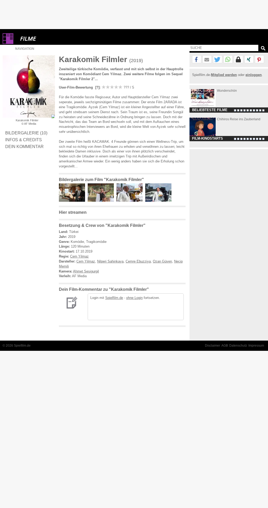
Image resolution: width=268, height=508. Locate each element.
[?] (96, 87)
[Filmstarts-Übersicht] (47, 39)
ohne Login (134, 298)
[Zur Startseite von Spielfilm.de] (8, 43)
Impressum (256, 345)
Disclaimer (212, 345)
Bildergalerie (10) (26, 132)
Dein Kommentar (24, 146)
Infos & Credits (23, 139)
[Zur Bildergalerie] (53, 116)
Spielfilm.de (114, 298)
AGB (224, 345)
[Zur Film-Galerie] (73, 201)
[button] (196, 59)
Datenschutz (238, 345)
